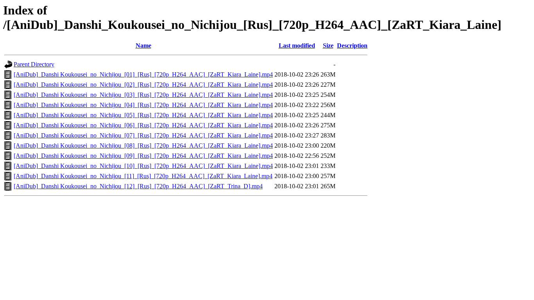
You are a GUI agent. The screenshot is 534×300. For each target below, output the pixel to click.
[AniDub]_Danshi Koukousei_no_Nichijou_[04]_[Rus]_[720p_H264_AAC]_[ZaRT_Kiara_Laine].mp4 (143, 105)
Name (143, 45)
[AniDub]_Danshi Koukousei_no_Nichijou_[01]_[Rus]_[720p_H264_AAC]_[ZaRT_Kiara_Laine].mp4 (143, 74)
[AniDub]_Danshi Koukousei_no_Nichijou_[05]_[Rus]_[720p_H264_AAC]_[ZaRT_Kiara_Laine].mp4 (143, 115)
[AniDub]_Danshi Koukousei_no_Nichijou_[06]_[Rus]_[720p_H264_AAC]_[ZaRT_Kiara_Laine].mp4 (143, 125)
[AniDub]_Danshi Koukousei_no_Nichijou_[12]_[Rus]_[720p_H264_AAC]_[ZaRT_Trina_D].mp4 (138, 186)
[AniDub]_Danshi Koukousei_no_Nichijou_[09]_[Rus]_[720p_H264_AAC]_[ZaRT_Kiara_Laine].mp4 (143, 155)
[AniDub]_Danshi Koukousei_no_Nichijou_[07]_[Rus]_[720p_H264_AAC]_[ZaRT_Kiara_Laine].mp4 (143, 135)
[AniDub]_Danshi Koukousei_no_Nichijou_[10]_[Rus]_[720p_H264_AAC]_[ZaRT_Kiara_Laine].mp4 (143, 165)
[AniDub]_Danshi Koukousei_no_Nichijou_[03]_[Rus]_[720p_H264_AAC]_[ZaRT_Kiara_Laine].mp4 (143, 94)
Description (352, 45)
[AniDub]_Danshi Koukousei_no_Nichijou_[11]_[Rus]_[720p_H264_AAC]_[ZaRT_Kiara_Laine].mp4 (143, 176)
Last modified (297, 45)
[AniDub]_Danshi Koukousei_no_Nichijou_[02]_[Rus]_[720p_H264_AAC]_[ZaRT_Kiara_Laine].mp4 (143, 84)
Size (328, 45)
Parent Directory (34, 64)
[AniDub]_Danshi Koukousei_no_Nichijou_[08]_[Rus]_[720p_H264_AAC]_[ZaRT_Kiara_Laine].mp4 (143, 145)
